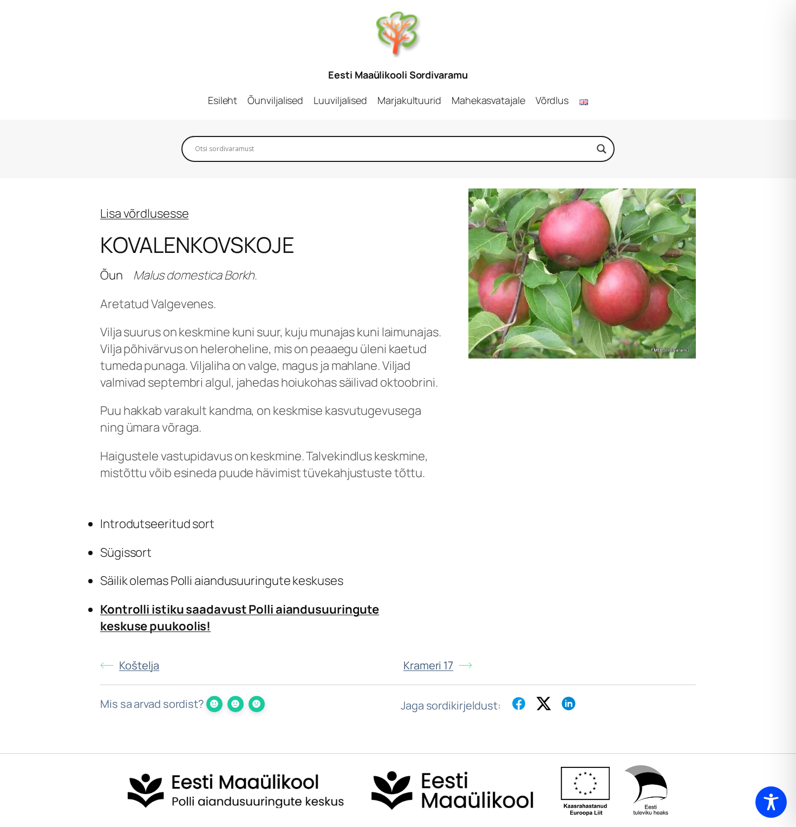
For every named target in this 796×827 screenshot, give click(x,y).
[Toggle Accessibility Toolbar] (771, 802)
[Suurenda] (681, 202)
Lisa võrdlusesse (144, 213)
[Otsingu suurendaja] (601, 149)
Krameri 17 (428, 665)
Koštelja (139, 665)
